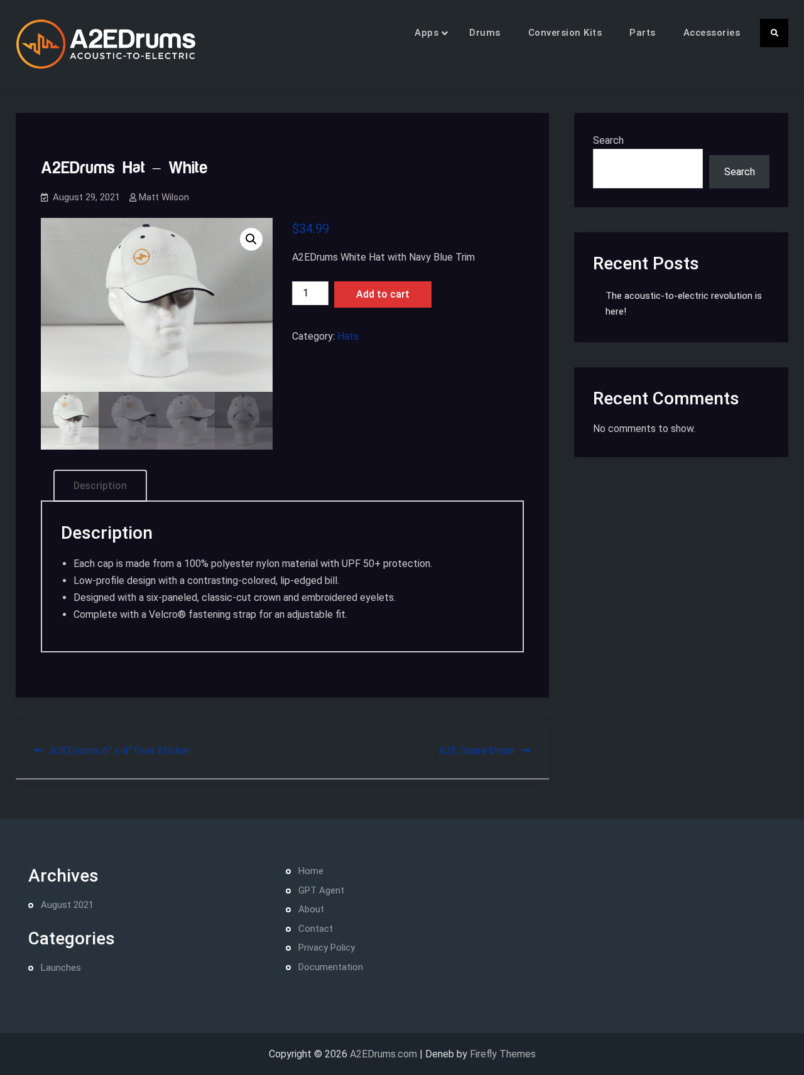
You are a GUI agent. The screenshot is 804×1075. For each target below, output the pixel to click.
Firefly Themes (503, 1054)
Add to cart (383, 294)
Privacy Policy (326, 947)
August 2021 (67, 904)
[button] (251, 239)
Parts (642, 32)
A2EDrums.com (383, 1054)
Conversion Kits (565, 32)
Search (608, 140)
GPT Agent (321, 890)
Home (310, 871)
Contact (315, 928)
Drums (485, 32)
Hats (348, 336)
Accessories (712, 32)
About (311, 909)
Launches (61, 967)
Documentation (330, 967)
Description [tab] (100, 486)
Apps (426, 32)
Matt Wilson (164, 197)
